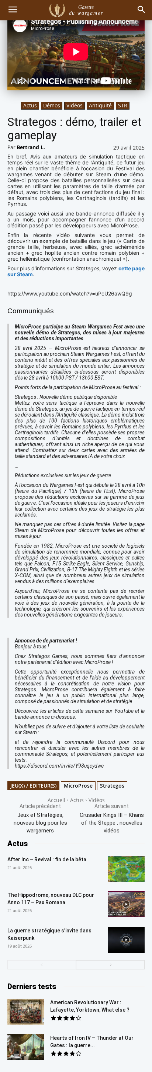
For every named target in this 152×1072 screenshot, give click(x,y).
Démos (51, 105)
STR (122, 105)
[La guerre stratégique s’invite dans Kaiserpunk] (126, 940)
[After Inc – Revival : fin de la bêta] (126, 869)
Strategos (112, 785)
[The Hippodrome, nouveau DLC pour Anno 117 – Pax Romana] (126, 904)
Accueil (56, 800)
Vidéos (74, 105)
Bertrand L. (31, 147)
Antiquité (100, 105)
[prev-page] (41, 964)
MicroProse (78, 785)
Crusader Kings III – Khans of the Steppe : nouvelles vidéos (112, 823)
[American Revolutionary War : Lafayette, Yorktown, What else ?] (25, 1012)
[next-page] (110, 964)
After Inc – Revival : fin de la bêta (46, 859)
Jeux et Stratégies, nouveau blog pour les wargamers (40, 823)
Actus (30, 105)
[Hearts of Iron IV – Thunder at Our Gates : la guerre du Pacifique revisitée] (25, 1047)
